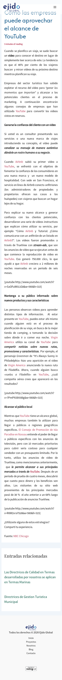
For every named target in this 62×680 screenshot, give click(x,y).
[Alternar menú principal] (55, 7)
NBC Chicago (21, 536)
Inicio (31, 637)
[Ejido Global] (11, 7)
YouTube (20, 111)
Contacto (31, 653)
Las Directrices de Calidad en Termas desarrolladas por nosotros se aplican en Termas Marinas (30, 577)
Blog (31, 649)
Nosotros (31, 645)
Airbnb (19, 162)
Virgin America (16, 365)
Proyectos (31, 641)
